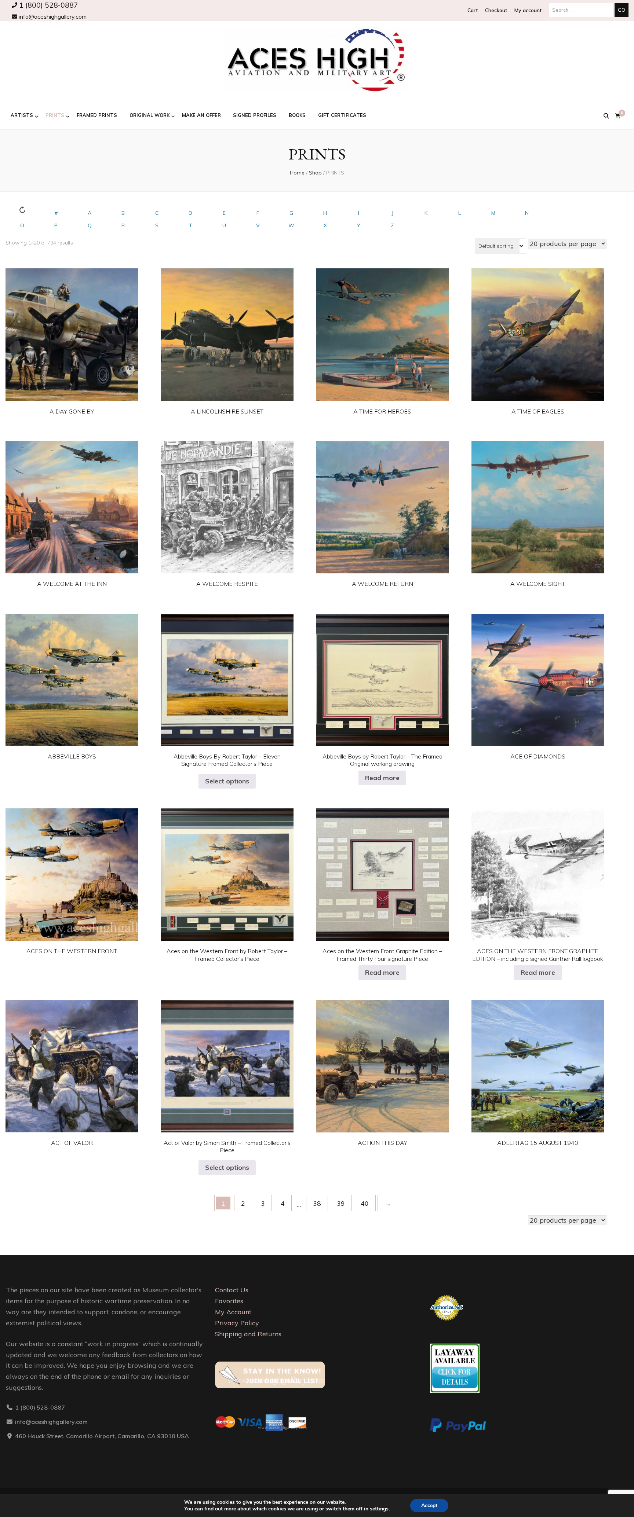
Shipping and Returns (248, 1334)
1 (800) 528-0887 (47, 5)
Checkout (496, 10)
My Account (233, 1312)
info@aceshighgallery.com (52, 16)
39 (341, 1203)
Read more (382, 778)
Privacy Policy (237, 1323)
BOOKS (297, 115)
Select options (72, 329)
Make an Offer (201, 115)
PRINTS (54, 115)
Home (297, 172)
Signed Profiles (254, 115)
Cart (472, 10)
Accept (429, 1505)
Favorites (229, 1301)
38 (317, 1203)
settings (379, 1509)
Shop (315, 172)
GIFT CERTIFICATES (342, 115)
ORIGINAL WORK (150, 115)
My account (528, 10)
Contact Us (231, 1290)
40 (365, 1203)
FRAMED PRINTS (97, 115)
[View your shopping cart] (618, 116)
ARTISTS (22, 115)
